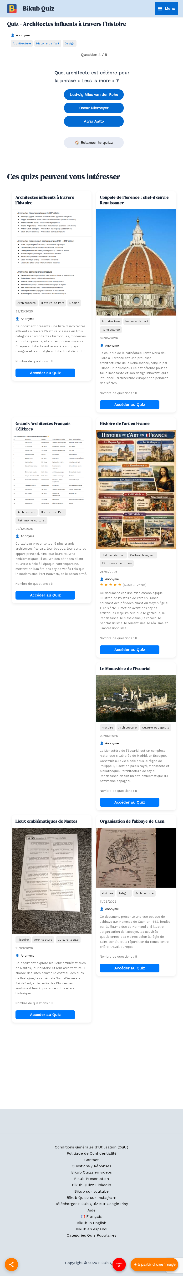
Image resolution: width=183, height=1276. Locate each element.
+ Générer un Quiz (154, 1264)
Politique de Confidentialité (92, 1153)
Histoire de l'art (47, 43)
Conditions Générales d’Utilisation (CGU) (91, 1147)
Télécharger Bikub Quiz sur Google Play (91, 1203)
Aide (91, 1210)
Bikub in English (91, 1223)
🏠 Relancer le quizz (94, 142)
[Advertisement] (52, 692)
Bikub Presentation (91, 1178)
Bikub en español (91, 1229)
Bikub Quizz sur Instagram (91, 1197)
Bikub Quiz (38, 8)
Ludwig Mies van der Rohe (94, 94)
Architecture (22, 43)
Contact (91, 1160)
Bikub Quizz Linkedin (91, 1185)
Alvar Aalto (94, 121)
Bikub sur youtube (91, 1191)
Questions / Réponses (91, 1166)
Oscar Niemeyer (94, 108)
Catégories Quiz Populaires (91, 1235)
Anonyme (23, 35)
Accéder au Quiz (45, 372)
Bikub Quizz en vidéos (91, 1172)
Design (70, 43)
